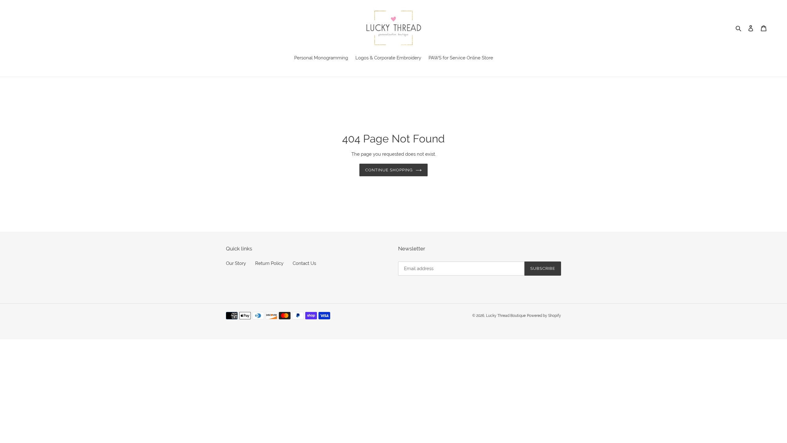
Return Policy (269, 263)
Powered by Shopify (544, 315)
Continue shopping (389, 170)
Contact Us (304, 263)
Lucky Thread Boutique (506, 315)
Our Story (236, 263)
